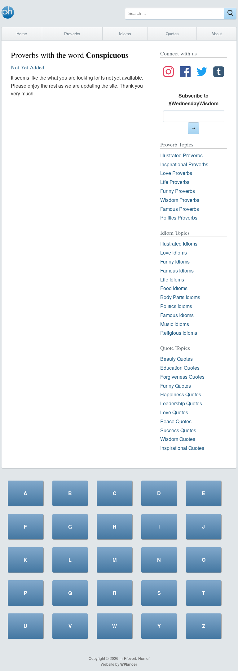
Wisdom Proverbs (179, 199)
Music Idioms (174, 324)
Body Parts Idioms (180, 297)
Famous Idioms (177, 270)
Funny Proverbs (177, 190)
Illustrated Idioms (178, 243)
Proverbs (72, 34)
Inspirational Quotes (182, 447)
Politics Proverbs (178, 217)
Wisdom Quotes (177, 438)
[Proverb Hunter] (8, 13)
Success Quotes (178, 430)
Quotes (172, 34)
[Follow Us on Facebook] (185, 72)
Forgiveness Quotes (182, 376)
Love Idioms (173, 252)
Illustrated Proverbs (181, 155)
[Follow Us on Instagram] (168, 72)
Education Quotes (180, 367)
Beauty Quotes (176, 358)
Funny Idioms (175, 261)
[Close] (230, 14)
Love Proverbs (176, 172)
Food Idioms (173, 288)
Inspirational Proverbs (184, 164)
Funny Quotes (175, 385)
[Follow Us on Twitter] (201, 72)
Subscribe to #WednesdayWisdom (193, 99)
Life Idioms (172, 279)
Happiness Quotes (180, 394)
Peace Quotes (176, 421)
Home (21, 34)
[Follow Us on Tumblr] (218, 72)
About (216, 34)
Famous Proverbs (179, 208)
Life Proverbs (174, 181)
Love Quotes (174, 412)
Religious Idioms (178, 332)
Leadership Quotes (181, 403)
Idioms (125, 34)
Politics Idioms (176, 306)
